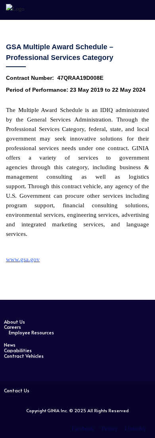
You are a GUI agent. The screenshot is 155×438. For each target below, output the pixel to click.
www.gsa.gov (23, 259)
